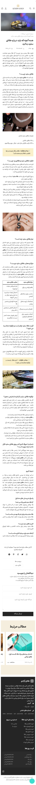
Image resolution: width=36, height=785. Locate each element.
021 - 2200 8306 (18, 714)
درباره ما (14, 727)
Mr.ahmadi (19, 48)
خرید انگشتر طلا (29, 724)
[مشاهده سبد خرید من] (2, 8)
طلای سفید (18, 565)
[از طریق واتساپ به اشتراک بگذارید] (27, 554)
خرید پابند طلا (30, 740)
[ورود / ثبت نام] (6, 8)
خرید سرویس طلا (29, 735)
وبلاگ (23, 34)
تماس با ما (14, 724)
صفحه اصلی (29, 34)
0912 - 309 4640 (7, 714)
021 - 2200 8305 (29, 714)
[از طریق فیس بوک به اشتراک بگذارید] (18, 554)
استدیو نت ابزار (10, 780)
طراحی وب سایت (25, 780)
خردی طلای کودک (28, 743)
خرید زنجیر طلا (29, 729)
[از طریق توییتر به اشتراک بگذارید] (22, 554)
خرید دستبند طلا (29, 737)
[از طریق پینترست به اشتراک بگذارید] (13, 554)
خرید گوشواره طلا (29, 727)
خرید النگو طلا (30, 732)
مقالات (29, 48)
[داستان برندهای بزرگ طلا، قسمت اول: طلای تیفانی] (20, 642)
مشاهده (12, 662)
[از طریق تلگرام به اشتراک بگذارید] (9, 554)
